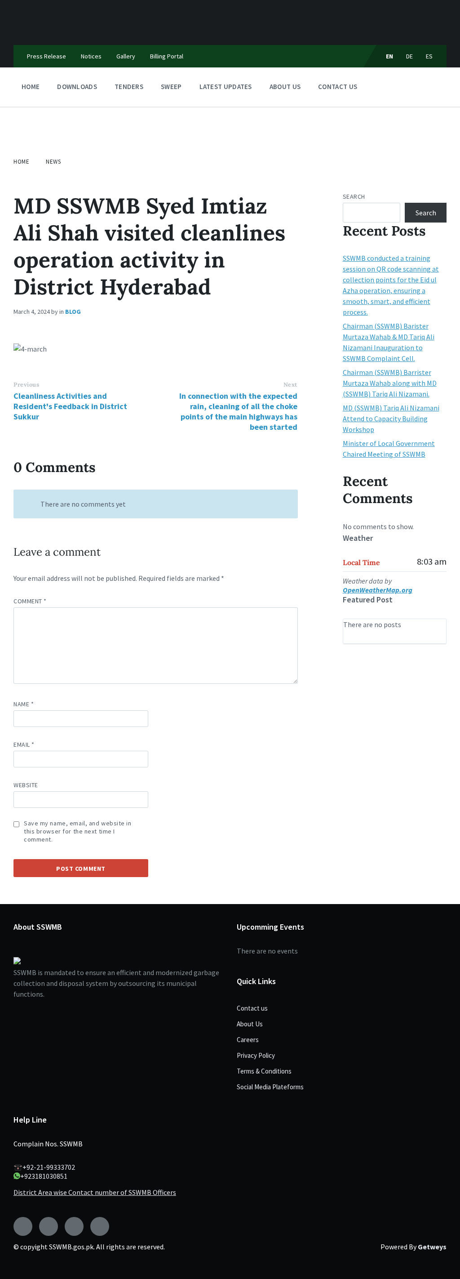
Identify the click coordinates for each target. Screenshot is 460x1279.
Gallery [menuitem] (125, 56)
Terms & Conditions (264, 1071)
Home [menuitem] (31, 86)
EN (390, 56)
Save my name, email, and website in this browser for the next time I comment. (78, 831)
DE (409, 56)
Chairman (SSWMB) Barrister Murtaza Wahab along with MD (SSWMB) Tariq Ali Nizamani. (390, 383)
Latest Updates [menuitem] (225, 86)
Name (23, 704)
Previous (26, 384)
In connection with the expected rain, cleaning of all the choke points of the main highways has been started (238, 411)
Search (354, 196)
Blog (73, 311)
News (53, 161)
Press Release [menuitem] (46, 56)
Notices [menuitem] (91, 56)
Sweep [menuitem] (171, 86)
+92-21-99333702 (48, 1167)
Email (24, 744)
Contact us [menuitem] (337, 86)
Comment (30, 601)
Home (21, 161)
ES (429, 56)
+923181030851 (43, 1176)
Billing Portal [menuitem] (166, 56)
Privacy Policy (256, 1055)
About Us (250, 1024)
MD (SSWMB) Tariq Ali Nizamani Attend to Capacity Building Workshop (391, 418)
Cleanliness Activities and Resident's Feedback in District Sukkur (70, 406)
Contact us (252, 1008)
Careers (248, 1039)
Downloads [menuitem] (77, 86)
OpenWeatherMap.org (377, 589)
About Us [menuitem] (285, 86)
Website (25, 785)
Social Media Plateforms (270, 1087)
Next (290, 384)
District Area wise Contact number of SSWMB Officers (94, 1192)
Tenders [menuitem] (129, 86)
